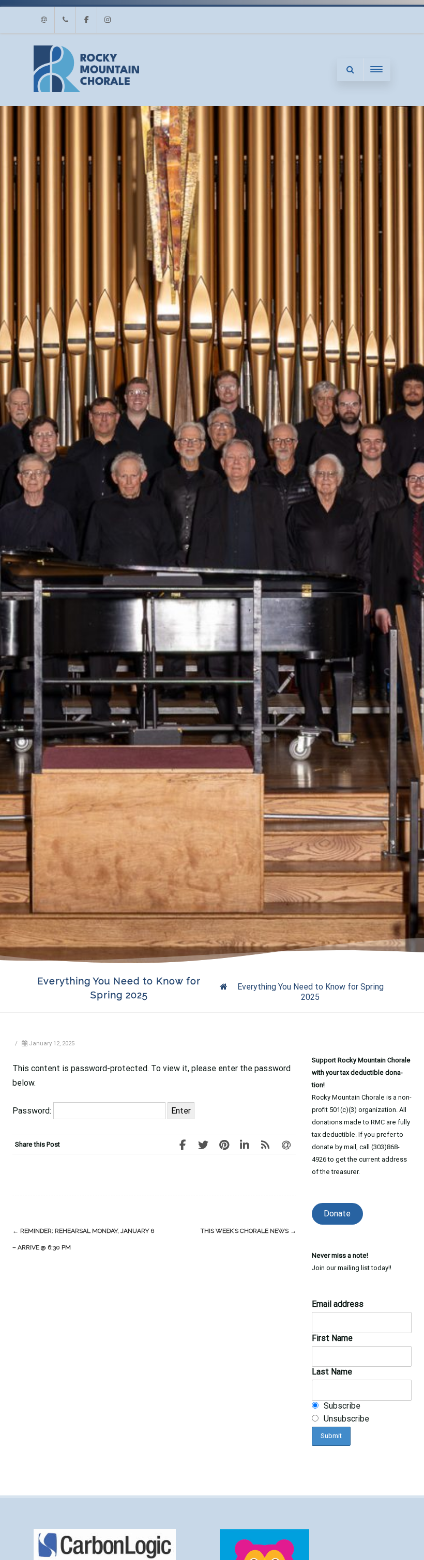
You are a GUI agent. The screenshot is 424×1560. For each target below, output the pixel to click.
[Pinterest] (224, 1144)
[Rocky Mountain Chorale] (86, 89)
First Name (332, 1338)
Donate (337, 1213)
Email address (338, 1304)
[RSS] (265, 1144)
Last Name (332, 1372)
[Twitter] (203, 1144)
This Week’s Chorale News (248, 1230)
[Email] (44, 20)
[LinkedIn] (244, 1144)
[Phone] (65, 20)
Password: (32, 1111)
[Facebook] (86, 20)
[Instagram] (107, 20)
